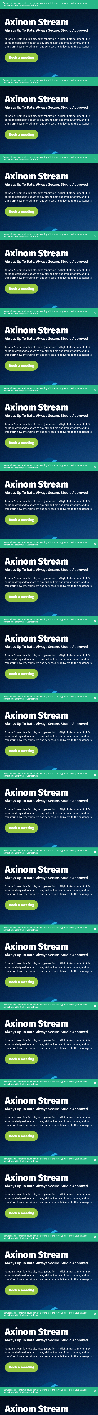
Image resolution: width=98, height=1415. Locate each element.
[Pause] (49, 707)
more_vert (89, 1411)
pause (4, 1411)
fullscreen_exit (93, 1411)
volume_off (8, 1411)
